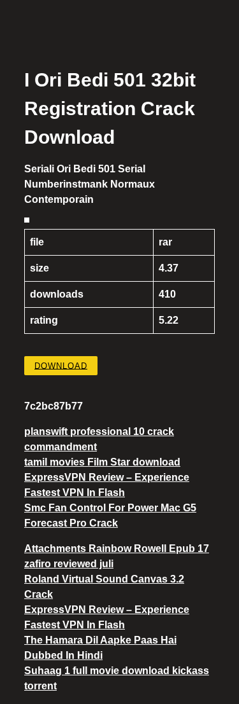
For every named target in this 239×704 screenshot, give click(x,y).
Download (60, 365)
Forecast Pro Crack (71, 523)
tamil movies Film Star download (102, 462)
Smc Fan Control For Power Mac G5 (110, 507)
